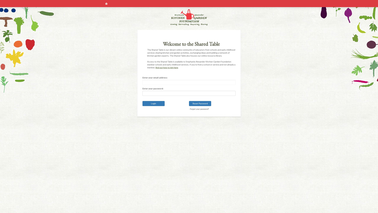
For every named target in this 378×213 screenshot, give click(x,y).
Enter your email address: (155, 77)
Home (106, 3)
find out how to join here (166, 67)
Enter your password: (152, 88)
